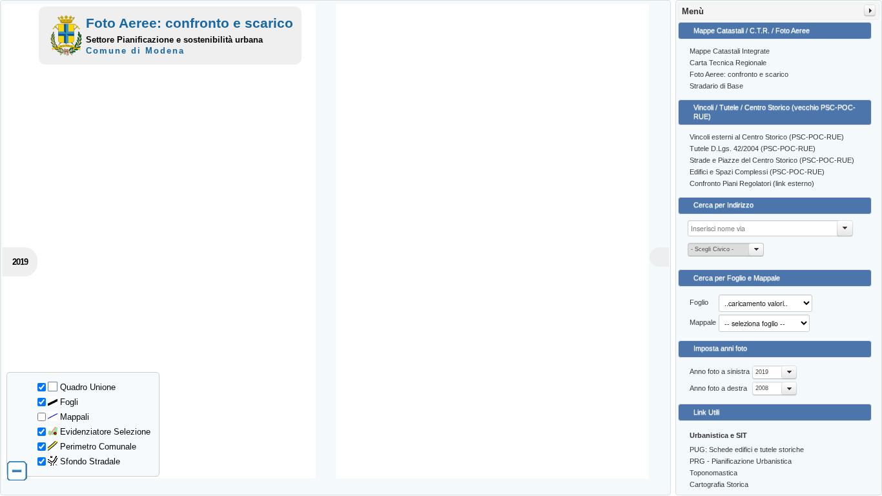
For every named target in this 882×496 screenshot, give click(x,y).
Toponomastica (713, 473)
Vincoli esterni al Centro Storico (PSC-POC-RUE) (767, 137)
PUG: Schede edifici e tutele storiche (747, 449)
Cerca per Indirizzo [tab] (723, 205)
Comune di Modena (135, 51)
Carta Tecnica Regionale (728, 63)
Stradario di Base (716, 86)
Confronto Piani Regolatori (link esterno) (752, 183)
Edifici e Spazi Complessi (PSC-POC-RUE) (757, 172)
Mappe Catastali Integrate (730, 51)
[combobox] (774, 372)
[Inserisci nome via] (845, 228)
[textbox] (770, 228)
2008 (761, 388)
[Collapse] (870, 10)
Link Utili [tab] (706, 412)
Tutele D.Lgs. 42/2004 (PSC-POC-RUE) (752, 148)
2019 (761, 372)
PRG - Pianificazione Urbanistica (741, 461)
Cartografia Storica (719, 484)
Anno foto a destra (718, 388)
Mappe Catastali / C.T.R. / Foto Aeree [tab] (751, 30)
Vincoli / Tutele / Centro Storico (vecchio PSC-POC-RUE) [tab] (774, 111)
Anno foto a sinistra (720, 371)
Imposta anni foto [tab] (720, 348)
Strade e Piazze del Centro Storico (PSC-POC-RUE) (772, 160)
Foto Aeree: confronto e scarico (739, 74)
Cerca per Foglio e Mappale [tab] (736, 278)
